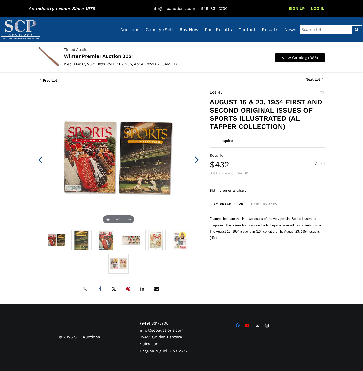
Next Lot (313, 79)
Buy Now (189, 29)
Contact (247, 29)
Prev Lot (49, 80)
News (290, 29)
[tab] (226, 205)
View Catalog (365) (300, 57)
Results (270, 29)
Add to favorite (322, 93)
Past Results (218, 29)
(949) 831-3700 (154, 323)
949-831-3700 (214, 8)
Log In (318, 8)
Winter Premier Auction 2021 (99, 56)
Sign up (297, 8)
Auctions (129, 29)
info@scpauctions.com (173, 8)
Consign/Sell (159, 29)
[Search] (357, 30)
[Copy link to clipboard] (85, 289)
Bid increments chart (228, 190)
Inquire (226, 140)
